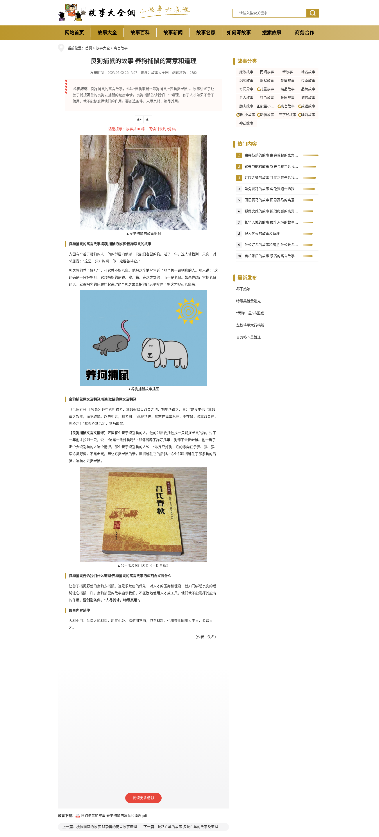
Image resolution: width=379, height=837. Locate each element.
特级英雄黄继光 (248, 301)
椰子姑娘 (243, 289)
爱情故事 (288, 80)
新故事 (287, 72)
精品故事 (288, 89)
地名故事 (308, 72)
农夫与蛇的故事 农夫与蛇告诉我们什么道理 (272, 166)
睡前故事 (308, 115)
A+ (139, 119)
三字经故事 (287, 115)
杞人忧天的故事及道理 (262, 233)
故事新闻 (173, 32)
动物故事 (267, 115)
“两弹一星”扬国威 (250, 313)
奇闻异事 (246, 89)
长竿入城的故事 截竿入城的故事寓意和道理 (272, 222)
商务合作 (304, 32)
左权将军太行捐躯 (250, 325)
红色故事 (267, 98)
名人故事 (246, 98)
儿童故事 (267, 89)
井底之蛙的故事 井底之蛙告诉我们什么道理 (272, 178)
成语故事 (308, 106)
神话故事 (246, 123)
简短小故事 (246, 115)
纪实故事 (246, 80)
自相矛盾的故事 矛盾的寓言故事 (270, 256)
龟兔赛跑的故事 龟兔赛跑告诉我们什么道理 (272, 189)
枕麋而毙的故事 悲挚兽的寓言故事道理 (106, 827)
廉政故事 (246, 72)
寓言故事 (121, 48)
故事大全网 (160, 73)
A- (148, 119)
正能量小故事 (267, 106)
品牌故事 (308, 89)
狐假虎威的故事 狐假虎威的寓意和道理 (272, 211)
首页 (88, 48)
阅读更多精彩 (143, 798)
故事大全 (107, 32)
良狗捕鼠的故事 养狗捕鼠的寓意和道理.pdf (114, 815)
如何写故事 (239, 32)
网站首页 (74, 32)
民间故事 (267, 72)
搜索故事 (271, 32)
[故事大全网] (96, 12)
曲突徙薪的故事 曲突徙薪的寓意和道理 (272, 155)
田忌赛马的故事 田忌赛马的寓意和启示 (272, 200)
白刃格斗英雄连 (248, 337)
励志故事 (246, 106)
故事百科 (140, 32)
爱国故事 (288, 98)
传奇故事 (308, 80)
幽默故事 (267, 80)
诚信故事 (308, 98)
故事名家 (206, 32)
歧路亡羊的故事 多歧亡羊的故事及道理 (187, 827)
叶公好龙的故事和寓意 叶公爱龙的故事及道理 (272, 245)
